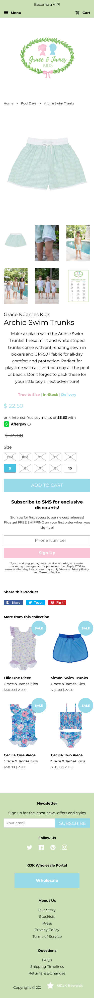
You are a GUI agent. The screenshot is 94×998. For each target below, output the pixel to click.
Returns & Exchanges (47, 973)
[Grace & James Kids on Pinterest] (53, 848)
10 (70, 468)
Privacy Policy (47, 930)
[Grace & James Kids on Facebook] (41, 848)
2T (40, 457)
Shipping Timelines (47, 967)
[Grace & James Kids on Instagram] (64, 848)
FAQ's (47, 960)
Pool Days (28, 103)
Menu (15, 12)
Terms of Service (47, 937)
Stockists (47, 917)
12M (10, 457)
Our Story (47, 910)
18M (25, 457)
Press (47, 923)
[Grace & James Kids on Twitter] (29, 848)
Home (8, 103)
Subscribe (72, 823)
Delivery (68, 394)
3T (55, 457)
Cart (85, 12)
